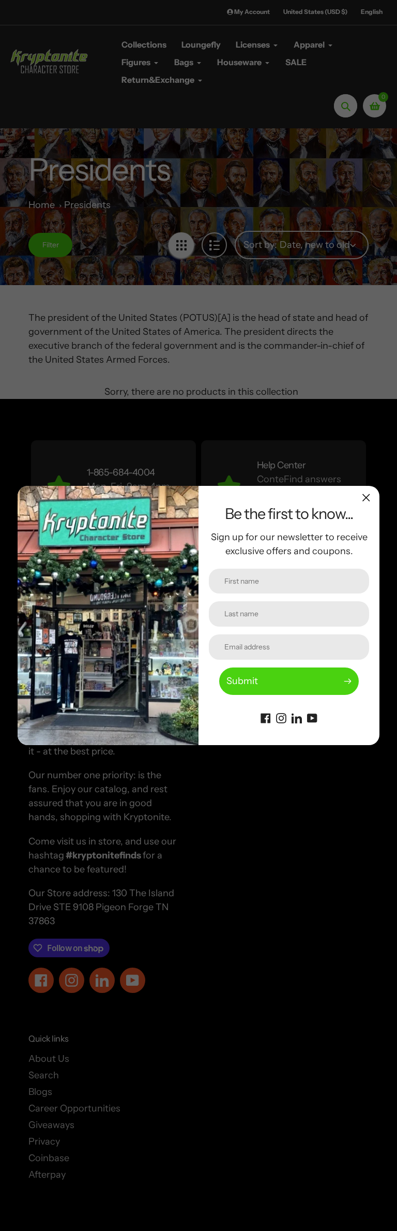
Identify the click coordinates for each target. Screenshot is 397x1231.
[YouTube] (312, 717)
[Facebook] (266, 717)
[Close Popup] (366, 497)
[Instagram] (281, 717)
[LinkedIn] (297, 717)
